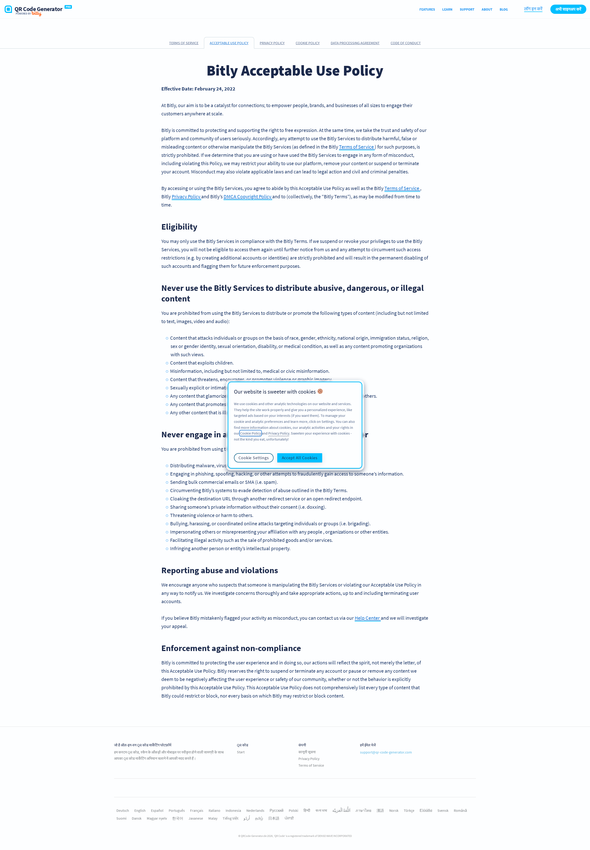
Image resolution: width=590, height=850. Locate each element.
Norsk (393, 810)
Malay (212, 818)
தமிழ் (259, 818)
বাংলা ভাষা (321, 810)
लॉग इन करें (533, 9)
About (487, 9)
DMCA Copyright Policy (248, 196)
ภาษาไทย (363, 810)
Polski (293, 810)
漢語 (380, 810)
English (140, 810)
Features (427, 9)
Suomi (121, 818)
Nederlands (255, 810)
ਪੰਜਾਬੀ (289, 818)
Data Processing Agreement (355, 43)
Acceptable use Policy (229, 43)
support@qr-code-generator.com (386, 752)
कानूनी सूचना (307, 752)
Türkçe (409, 810)
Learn (447, 9)
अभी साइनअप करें (568, 9)
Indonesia (233, 810)
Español (157, 810)
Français (196, 810)
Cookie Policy (308, 43)
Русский (276, 810)
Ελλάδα (426, 810)
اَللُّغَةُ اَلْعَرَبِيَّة (341, 810)
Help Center (368, 618)
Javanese (196, 818)
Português (177, 810)
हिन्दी (307, 810)
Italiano (214, 810)
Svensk (442, 810)
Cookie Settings (254, 457)
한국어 (177, 818)
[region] (295, 425)
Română (460, 810)
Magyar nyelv (157, 818)
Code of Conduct (406, 43)
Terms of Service (183, 43)
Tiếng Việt (230, 818)
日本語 (273, 818)
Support (467, 9)
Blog (504, 9)
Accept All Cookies (300, 457)
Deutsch (122, 810)
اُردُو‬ (247, 818)
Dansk (137, 818)
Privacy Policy (272, 43)
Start (241, 752)
